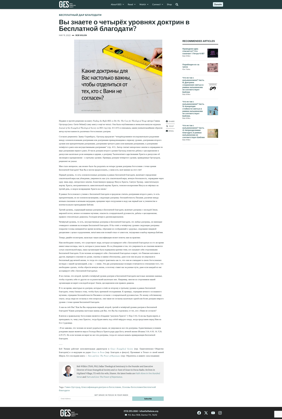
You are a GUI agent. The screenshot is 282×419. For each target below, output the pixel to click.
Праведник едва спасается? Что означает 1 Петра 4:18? (193, 51)
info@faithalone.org (148, 411)
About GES (116, 4)
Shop (169, 4)
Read (130, 4)
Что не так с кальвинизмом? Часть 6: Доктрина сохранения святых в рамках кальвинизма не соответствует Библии (193, 85)
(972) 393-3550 (131, 411)
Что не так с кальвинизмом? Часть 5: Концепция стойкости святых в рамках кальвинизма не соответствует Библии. (193, 108)
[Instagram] (220, 413)
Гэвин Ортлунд (72, 387)
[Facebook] (199, 413)
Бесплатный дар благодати (80, 15)
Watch (142, 4)
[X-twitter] (206, 413)
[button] (170, 121)
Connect (156, 4)
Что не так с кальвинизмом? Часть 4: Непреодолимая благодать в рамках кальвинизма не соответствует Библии (193, 131)
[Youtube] (213, 413)
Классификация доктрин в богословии (101, 387)
